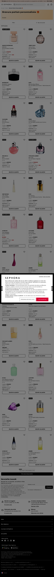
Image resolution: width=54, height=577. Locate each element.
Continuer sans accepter (44, 276)
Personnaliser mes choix (27, 299)
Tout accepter (42, 299)
